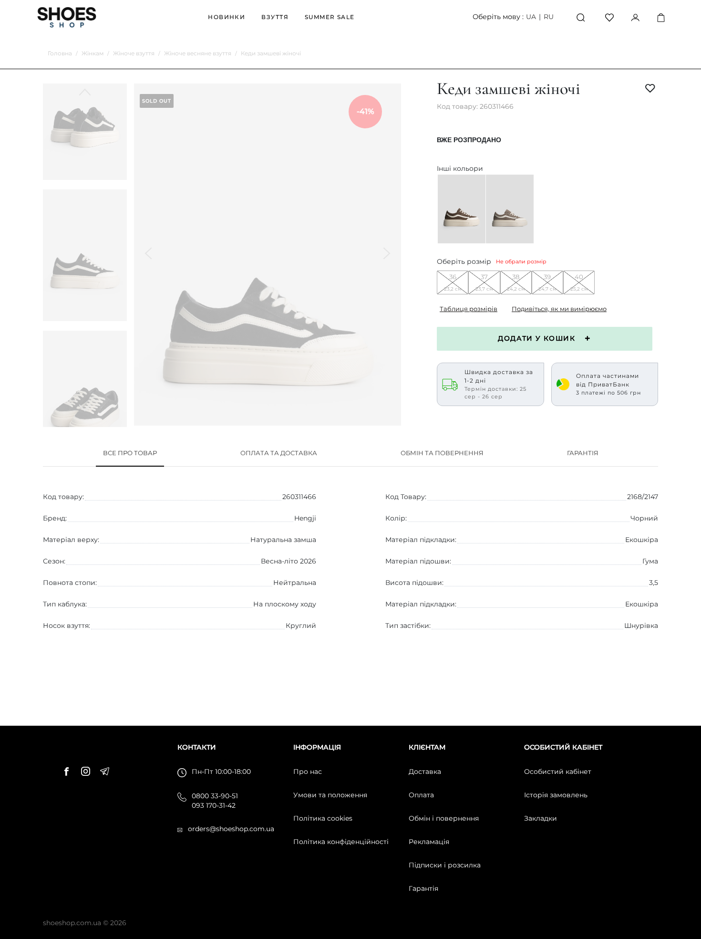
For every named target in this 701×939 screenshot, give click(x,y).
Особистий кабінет (557, 771)
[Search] (581, 17)
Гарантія (423, 888)
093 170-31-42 (214, 805)
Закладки (540, 818)
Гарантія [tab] (582, 453)
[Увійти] (635, 17)
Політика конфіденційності (341, 841)
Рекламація (429, 841)
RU (549, 16)
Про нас (307, 771)
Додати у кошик (536, 338)
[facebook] (69, 770)
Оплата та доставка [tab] (278, 453)
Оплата (421, 795)
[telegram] (107, 770)
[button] (84, 407)
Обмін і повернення (444, 818)
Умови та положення (330, 795)
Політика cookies (322, 818)
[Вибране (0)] (609, 17)
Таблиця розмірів (468, 309)
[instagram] (88, 770)
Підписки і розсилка (445, 865)
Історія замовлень (556, 795)
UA (531, 16)
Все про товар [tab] (130, 453)
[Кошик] (661, 17)
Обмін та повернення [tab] (442, 453)
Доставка (425, 771)
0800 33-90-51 (215, 796)
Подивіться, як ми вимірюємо (559, 309)
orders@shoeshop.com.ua (231, 828)
